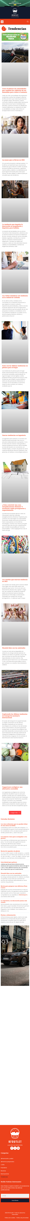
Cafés (2, 1164)
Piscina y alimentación (8, 915)
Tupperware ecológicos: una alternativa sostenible (12, 788)
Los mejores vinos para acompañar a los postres (14, 837)
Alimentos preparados (7, 1161)
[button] (2, 21)
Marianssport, (23, 895)
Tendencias (4, 1177)
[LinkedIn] (18, 1148)
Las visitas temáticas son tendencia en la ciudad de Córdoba (15, 296)
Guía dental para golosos (9, 862)
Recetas (3, 1171)
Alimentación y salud (7, 1158)
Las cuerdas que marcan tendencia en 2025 (15, 580)
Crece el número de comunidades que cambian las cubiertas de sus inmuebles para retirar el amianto (14, 90)
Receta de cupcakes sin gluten (10, 851)
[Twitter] (15, 1148)
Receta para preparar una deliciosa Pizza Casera (14, 887)
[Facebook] (11, 1148)
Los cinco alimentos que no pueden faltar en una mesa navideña (14, 824)
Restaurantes (5, 1174)
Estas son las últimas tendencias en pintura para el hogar (15, 366)
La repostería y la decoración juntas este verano (14, 901)
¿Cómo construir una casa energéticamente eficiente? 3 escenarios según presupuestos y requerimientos (14, 507)
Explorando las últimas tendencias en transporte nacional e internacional (14, 715)
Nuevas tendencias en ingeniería (14, 435)
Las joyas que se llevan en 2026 (13, 160)
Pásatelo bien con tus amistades (13, 648)
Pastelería (4, 1168)
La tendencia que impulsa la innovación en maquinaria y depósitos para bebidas (12, 226)
